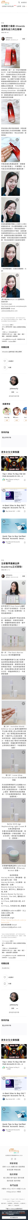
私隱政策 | (23, 1203)
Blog (14, 1201)
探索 (4, 1166)
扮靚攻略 (8, 336)
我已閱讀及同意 (14, 1217)
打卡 (11, 334)
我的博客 (17, 1180)
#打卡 (13, 1189)
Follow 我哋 (12, 341)
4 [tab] (17, 12)
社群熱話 (20, 6)
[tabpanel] (14, 10)
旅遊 (15, 334)
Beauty (22, 1199)
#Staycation (11, 1192)
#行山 (9, 1189)
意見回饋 (10, 1169)
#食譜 (18, 1189)
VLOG (8, 1166)
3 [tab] (15, 12)
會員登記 (24, 2)
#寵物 (4, 1189)
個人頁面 (6, 1177)
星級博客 (21, 1166)
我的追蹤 (10, 1180)
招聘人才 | (11, 1205)
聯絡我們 (17, 1205)
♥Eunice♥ (16, 417)
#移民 (19, 1192)
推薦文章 (14, 1166)
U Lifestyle (7, 1199)
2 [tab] (13, 12)
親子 (23, 334)
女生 (2, 23)
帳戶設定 (13, 1177)
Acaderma (5, 968)
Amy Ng (6, 417)
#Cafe (23, 1189)
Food (9, 1201)
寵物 (3, 336)
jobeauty (9, 38)
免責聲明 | (11, 1203)
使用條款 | (17, 1203)
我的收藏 (21, 1177)
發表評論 (6, 437)
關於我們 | (4, 1203)
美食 (19, 334)
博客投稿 (17, 1169)
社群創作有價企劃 (8, 6)
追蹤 (23, 39)
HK (18, 1199)
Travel (13, 1199)
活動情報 (15, 336)
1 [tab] (10, 12)
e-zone (18, 1201)
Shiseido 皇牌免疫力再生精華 (12, 352)
